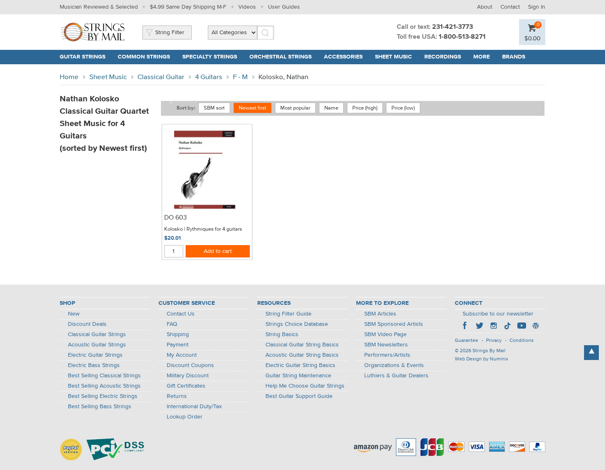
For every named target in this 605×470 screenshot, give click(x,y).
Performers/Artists (387, 355)
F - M (240, 77)
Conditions (522, 340)
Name (331, 108)
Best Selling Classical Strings (104, 376)
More (481, 57)
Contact (510, 7)
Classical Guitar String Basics (302, 345)
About (484, 7)
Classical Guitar (160, 77)
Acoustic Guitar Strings (97, 345)
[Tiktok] (507, 326)
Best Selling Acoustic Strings (104, 386)
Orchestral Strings (280, 57)
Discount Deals (87, 324)
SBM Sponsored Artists (393, 324)
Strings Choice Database (296, 324)
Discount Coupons (190, 365)
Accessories (343, 57)
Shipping (178, 334)
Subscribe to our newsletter (498, 314)
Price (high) (364, 108)
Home (69, 77)
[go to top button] (591, 352)
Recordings (442, 57)
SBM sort (214, 108)
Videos (247, 7)
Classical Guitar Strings (97, 334)
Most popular (295, 108)
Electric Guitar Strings (95, 355)
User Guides (284, 7)
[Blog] (535, 326)
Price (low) (403, 108)
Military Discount (188, 376)
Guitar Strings (82, 57)
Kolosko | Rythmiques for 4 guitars (203, 229)
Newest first (252, 108)
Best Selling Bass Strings (99, 406)
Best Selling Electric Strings (102, 396)
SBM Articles (380, 314)
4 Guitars (208, 77)
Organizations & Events (394, 365)
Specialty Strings (209, 57)
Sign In (536, 7)
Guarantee (466, 340)
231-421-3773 (452, 27)
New (73, 314)
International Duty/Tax (194, 406)
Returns (177, 396)
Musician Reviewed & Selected (99, 7)
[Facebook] (465, 326)
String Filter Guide (288, 314)
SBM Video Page (385, 334)
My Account (182, 355)
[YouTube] (521, 326)
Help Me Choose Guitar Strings (304, 386)
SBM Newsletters (386, 345)
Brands (513, 57)
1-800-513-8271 (462, 37)
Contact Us (181, 314)
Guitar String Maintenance (298, 376)
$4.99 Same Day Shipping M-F (188, 7)
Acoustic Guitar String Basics (302, 355)
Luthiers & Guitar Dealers (396, 376)
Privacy (494, 340)
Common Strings (144, 57)
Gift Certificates (186, 386)
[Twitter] (479, 326)
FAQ (172, 324)
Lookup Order (184, 417)
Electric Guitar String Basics (300, 365)
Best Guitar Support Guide (299, 396)
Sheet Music (393, 57)
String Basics (281, 334)
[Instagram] (493, 326)
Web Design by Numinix (481, 359)
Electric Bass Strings (94, 365)
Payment (177, 345)
